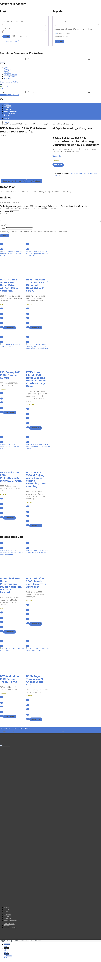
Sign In (6, 119)
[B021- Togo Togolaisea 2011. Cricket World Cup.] (37, 659)
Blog (6, 911)
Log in (6, 36)
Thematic (7, 78)
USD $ (6, 950)
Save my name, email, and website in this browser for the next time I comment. (34, 232)
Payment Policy (10, 928)
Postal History (9, 77)
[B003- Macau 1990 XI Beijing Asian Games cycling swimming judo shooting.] (37, 456)
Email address (61, 21)
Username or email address (14, 21)
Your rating (5, 211)
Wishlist (16, 82)
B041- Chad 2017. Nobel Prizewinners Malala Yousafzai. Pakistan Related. (11, 585)
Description (8, 181)
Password (6, 29)
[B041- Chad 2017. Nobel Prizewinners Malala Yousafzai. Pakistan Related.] (11, 562)
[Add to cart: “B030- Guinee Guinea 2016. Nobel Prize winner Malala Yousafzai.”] (1, 244)
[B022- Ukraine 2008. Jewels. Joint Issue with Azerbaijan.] (37, 562)
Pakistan (7, 73)
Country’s (8, 71)
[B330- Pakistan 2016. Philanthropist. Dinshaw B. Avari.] (11, 456)
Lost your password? (10, 41)
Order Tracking (6, 82)
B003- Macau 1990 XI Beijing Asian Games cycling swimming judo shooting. (36, 479)
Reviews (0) (20, 181)
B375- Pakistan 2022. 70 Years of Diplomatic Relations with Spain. (37, 285)
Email (3, 228)
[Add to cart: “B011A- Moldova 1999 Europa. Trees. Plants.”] (1, 641)
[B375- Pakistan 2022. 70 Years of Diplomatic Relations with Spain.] (37, 263)
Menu (2, 62)
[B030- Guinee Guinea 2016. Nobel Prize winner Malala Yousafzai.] (11, 263)
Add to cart (58, 165)
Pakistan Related (10, 75)
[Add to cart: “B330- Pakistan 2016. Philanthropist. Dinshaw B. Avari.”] (1, 437)
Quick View (9, 328)
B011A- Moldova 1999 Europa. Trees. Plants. (9, 679)
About (6, 909)
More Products (34, 181)
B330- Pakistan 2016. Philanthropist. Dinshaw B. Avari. (11, 476)
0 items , (13, 95)
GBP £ (7, 956)
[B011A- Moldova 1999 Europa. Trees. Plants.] (11, 659)
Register (59, 41)
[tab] (7, 181)
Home (6, 67)
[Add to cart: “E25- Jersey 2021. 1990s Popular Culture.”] (1, 337)
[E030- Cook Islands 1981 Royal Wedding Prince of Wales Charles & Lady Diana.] (37, 355)
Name (3, 225)
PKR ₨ (7, 945)
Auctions (7, 69)
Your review (5, 213)
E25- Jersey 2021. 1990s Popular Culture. (10, 375)
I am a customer (64, 34)
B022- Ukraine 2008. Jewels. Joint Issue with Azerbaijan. (36, 582)
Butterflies (74, 173)
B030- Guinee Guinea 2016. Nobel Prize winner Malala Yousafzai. (9, 285)
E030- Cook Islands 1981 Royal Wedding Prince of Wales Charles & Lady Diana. (36, 379)
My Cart (3, 95)
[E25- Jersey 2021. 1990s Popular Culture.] (11, 355)
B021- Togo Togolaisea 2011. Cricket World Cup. (36, 680)
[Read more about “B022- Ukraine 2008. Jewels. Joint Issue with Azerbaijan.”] (27, 543)
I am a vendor (62, 37)
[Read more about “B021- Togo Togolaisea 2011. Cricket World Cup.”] (27, 641)
